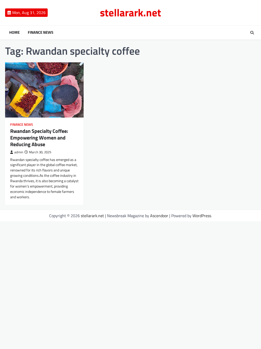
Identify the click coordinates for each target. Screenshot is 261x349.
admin (18, 152)
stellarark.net (130, 12)
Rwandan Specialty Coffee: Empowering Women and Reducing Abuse (39, 137)
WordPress (201, 216)
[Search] (252, 33)
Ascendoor (159, 216)
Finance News (40, 32)
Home (14, 32)
